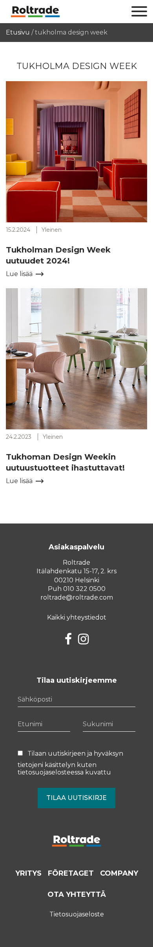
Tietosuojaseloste (76, 914)
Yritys (28, 873)
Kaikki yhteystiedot (76, 617)
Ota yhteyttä (76, 894)
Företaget (71, 873)
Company (119, 873)
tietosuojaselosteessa (51, 772)
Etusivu (18, 32)
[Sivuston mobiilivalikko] (139, 11)
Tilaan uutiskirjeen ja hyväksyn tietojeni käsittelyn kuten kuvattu (70, 763)
